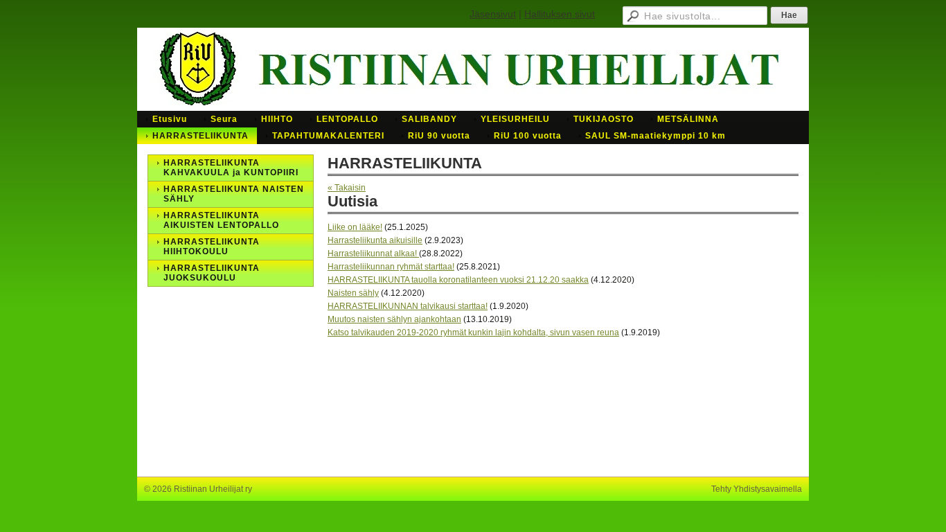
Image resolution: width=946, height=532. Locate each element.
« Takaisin (347, 188)
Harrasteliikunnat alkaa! (373, 253)
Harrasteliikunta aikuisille (375, 240)
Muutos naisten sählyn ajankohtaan (394, 319)
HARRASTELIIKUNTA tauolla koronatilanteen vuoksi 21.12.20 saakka (458, 280)
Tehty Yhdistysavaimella (756, 489)
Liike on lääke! (355, 227)
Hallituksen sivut (559, 13)
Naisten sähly (353, 293)
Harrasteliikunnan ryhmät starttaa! (391, 267)
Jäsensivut (493, 13)
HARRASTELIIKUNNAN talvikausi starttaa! (408, 306)
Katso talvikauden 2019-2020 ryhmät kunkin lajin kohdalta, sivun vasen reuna (473, 332)
